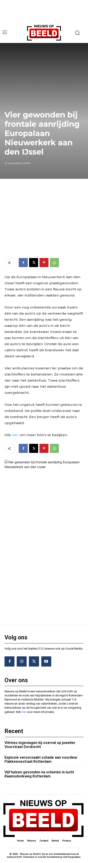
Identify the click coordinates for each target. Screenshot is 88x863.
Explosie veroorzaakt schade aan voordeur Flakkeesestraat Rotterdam (41, 759)
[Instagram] (22, 661)
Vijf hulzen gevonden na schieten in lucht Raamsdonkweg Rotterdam (39, 774)
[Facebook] (23, 262)
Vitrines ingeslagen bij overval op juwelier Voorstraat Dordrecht (40, 745)
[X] (33, 262)
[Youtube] (46, 661)
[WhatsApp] (54, 262)
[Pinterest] (44, 262)
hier (15, 435)
